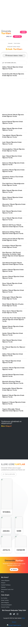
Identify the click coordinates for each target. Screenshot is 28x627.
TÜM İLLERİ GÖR (9, 474)
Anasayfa (10, 43)
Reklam (15, 569)
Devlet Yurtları (5, 607)
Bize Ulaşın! (6, 426)
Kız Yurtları (5, 495)
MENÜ (24, 32)
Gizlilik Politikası (5, 585)
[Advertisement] (14, 15)
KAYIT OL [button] (17, 36)
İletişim (3, 583)
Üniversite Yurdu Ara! (7, 589)
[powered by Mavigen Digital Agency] (14, 625)
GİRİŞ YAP (9, 36)
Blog (2, 592)
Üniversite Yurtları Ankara (14, 46)
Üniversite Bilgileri (6, 605)
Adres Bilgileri (5, 580)
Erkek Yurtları (14, 49)
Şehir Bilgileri (5, 602)
